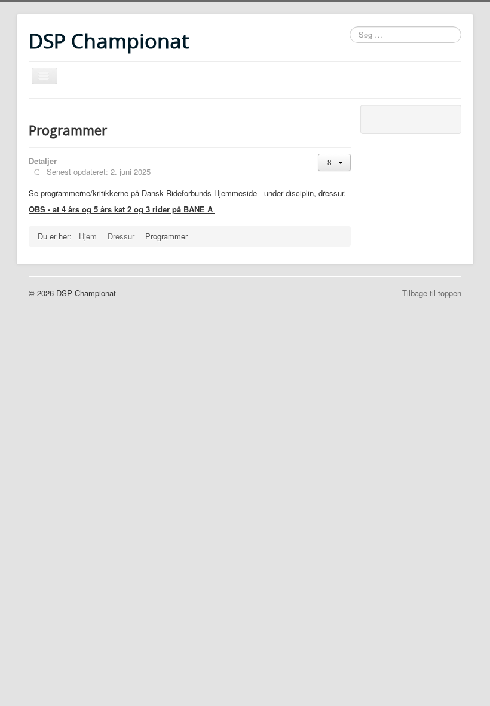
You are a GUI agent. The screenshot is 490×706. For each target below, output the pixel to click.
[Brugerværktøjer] (334, 162)
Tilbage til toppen (431, 293)
